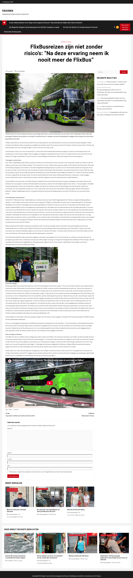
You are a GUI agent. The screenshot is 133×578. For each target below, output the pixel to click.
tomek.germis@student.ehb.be (44, 563)
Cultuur (103, 535)
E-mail (9, 459)
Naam (9, 453)
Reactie (10, 428)
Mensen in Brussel (12, 491)
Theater (115, 535)
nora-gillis (10, 71)
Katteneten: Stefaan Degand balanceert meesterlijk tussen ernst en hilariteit (113, 558)
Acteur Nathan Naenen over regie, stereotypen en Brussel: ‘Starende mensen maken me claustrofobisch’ (45, 23)
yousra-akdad (19, 560)
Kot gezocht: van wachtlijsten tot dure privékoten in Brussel (48, 510)
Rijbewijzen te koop (88, 414)
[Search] (114, 27)
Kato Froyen (85, 558)
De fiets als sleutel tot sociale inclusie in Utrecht (80, 27)
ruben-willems (117, 562)
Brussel (8, 535)
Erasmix (7, 10)
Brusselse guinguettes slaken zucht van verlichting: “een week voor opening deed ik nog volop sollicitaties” (111, 92)
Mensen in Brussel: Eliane (76, 510)
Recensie (109, 535)
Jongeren (16, 409)
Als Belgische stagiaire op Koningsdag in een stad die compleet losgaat (34, 27)
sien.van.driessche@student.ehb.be (76, 515)
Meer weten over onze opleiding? (125, 27)
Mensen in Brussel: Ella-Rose (79, 556)
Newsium (88, 576)
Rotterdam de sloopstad (12, 32)
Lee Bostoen (53, 514)
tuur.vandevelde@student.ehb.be (15, 516)
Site (8, 465)
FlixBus (10, 409)
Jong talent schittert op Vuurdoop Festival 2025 (20, 414)
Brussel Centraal (66, 42)
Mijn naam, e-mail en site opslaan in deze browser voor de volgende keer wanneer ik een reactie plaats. (41, 472)
